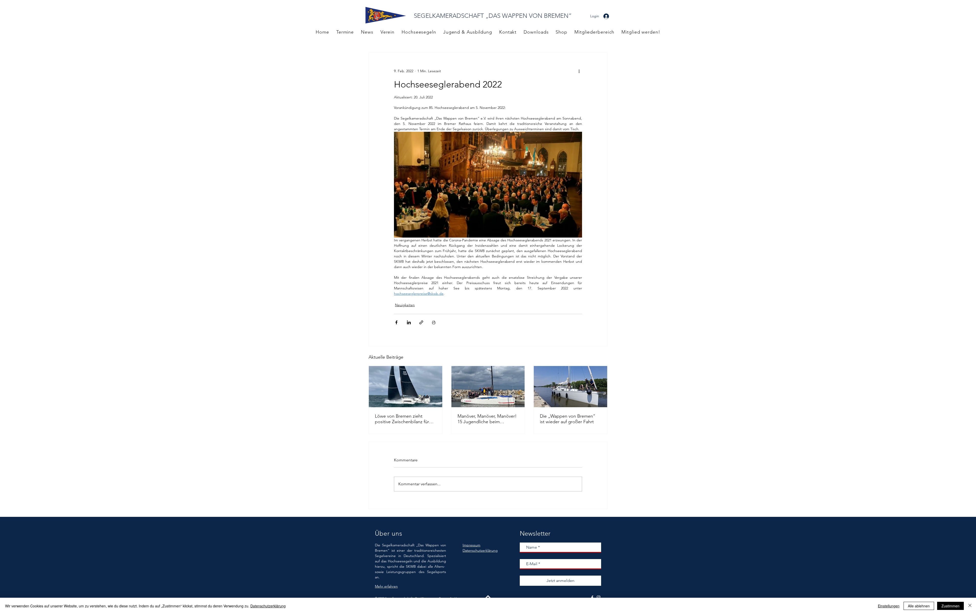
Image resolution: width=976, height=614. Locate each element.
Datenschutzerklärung (268, 605)
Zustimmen (950, 605)
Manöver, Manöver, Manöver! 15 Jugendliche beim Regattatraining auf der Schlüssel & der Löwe (487, 419)
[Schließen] (970, 606)
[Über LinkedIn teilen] (408, 322)
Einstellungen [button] (888, 605)
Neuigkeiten (405, 305)
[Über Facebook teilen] (396, 322)
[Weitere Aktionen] (579, 71)
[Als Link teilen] (421, 322)
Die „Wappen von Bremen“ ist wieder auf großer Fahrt (567, 419)
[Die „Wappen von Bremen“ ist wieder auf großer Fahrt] (570, 386)
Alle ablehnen (919, 605)
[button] (594, 32)
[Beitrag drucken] (433, 322)
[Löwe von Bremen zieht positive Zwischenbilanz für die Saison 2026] (405, 386)
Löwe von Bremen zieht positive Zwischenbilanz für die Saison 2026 (402, 419)
